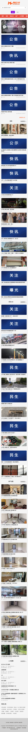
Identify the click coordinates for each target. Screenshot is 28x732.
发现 (7, 16)
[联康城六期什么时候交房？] (14, 402)
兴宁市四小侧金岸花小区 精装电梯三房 (9, 524)
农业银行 (17, 711)
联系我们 (12, 722)
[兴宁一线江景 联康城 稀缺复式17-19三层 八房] (14, 596)
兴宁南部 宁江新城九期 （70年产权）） (9, 583)
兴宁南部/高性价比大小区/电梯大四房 (9, 539)
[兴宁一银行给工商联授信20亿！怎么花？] (14, 237)
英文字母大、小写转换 (12, 709)
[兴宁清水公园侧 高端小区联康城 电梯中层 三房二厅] (14, 610)
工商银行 (12, 711)
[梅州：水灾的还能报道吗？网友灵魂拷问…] (14, 460)
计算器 (2, 711)
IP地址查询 (3, 707)
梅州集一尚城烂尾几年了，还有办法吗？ (9, 316)
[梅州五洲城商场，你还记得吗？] (14, 133)
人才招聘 (22, 16)
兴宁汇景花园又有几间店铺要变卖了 (9, 267)
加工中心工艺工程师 (5, 664)
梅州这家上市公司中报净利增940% (8, 165)
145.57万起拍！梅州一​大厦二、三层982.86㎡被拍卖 (12, 253)
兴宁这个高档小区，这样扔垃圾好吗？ (9, 447)
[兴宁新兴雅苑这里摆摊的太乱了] (14, 343)
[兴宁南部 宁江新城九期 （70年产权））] (14, 581)
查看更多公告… (22, 117)
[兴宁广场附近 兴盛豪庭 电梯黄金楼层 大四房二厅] (14, 640)
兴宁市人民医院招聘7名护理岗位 (8, 698)
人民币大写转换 (21, 709)
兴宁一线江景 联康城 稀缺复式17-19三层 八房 (11, 597)
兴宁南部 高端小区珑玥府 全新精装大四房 (10, 656)
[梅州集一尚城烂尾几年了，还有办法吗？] (14, 314)
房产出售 (10, 481)
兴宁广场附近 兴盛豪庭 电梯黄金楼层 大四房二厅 (11, 641)
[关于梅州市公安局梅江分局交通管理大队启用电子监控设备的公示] (14, 148)
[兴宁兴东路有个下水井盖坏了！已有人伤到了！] (14, 416)
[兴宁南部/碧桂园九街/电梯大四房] (14, 552)
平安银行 (15, 713)
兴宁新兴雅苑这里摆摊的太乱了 (8, 345)
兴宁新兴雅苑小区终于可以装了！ (8, 432)
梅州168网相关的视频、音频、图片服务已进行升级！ (12, 95)
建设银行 (22, 711)
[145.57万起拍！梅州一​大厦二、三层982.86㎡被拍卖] (14, 251)
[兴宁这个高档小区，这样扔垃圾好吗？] (14, 445)
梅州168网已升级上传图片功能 (7, 62)
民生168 (12, 16)
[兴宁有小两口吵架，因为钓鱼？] (14, 207)
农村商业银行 (9, 713)
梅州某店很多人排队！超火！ (7, 224)
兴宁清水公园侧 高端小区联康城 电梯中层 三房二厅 (12, 612)
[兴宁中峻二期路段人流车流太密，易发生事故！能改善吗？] (14, 372)
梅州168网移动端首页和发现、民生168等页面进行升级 (13, 79)
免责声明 (16, 722)
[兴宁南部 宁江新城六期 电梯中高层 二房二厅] (14, 625)
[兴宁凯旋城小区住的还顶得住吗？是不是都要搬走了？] (14, 358)
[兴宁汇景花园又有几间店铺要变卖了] (14, 266)
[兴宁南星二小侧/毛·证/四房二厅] (14, 567)
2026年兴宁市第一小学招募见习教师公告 (10, 689)
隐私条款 (20, 722)
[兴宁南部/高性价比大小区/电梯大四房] (14, 537)
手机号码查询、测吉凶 (12, 707)
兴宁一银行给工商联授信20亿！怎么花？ (10, 238)
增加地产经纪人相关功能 (6, 111)
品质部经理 (3, 669)
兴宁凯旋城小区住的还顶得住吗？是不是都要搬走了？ (12, 359)
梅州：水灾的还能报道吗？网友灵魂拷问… (10, 461)
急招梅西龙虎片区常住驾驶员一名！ (9, 686)
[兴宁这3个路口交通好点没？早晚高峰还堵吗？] (14, 387)
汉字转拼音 (3, 709)
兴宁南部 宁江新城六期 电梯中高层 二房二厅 (10, 626)
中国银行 (7, 711)
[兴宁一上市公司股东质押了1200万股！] (14, 178)
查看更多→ (24, 121)
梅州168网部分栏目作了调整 (7, 46)
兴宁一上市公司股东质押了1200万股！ (9, 180)
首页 (3, 16)
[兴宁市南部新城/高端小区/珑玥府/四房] (14, 494)
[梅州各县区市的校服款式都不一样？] (14, 329)
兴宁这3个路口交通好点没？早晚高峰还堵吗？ (11, 389)
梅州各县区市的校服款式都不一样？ (9, 330)
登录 (13, 12)
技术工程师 (3, 680)
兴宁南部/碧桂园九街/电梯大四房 (8, 554)
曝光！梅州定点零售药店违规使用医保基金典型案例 (12, 297)
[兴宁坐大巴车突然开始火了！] (14, 193)
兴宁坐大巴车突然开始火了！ (7, 194)
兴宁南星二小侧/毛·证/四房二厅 (8, 568)
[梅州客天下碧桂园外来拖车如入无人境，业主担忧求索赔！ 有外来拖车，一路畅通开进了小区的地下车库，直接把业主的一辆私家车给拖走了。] (14, 33)
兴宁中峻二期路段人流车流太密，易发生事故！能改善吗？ (13, 374)
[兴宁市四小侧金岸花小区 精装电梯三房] (14, 523)
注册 (17, 12)
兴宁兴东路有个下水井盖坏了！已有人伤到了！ (11, 418)
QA (2, 675)
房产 (17, 16)
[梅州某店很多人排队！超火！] (14, 222)
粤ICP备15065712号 (11, 727)
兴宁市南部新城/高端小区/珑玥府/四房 (9, 495)
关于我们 (7, 722)
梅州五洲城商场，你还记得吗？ (8, 135)
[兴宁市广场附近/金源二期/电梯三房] (14, 508)
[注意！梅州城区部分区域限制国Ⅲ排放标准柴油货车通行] (14, 280)
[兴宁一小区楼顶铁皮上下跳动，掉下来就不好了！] (14, 475)
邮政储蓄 (3, 713)
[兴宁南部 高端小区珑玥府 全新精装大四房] (14, 654)
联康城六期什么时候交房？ (7, 403)
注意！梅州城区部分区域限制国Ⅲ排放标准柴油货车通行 (13, 282)
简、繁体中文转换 (21, 707)
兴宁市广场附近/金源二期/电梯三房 (8, 510)
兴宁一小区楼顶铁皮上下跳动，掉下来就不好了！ (11, 476)
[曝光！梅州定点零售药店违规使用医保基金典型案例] (14, 295)
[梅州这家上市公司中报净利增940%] (14, 164)
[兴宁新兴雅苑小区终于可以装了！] (14, 431)
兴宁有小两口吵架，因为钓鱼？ (8, 209)
